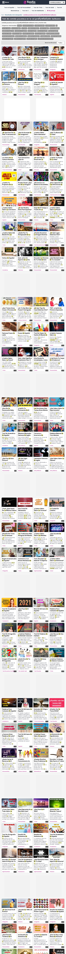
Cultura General (22, 320)
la (56, 25)
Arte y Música (21, 445)
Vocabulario (5, 621)
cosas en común (7, 33)
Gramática (5, 270)
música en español (40, 33)
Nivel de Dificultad (50, 42)
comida (19, 25)
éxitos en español (42, 31)
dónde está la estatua (8, 36)
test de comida (6, 28)
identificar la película (21, 36)
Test (2, 15)
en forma (24, 28)
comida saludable (39, 25)
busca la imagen (16, 28)
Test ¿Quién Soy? (22, 671)
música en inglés (17, 33)
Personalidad (24, 7)
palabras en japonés (8, 31)
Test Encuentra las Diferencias (57, 194)
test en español (32, 31)
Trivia (38, 7)
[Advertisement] (17, 109)
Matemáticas (37, 771)
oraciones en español (20, 31)
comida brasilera (50, 25)
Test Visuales (37, 94)
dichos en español (56, 36)
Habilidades (38, 10)
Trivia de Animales (7, 169)
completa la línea (45, 36)
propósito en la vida (28, 25)
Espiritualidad (38, 570)
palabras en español (19, 39)
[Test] (29, 2)
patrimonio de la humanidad (45, 39)
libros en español (54, 28)
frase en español (53, 31)
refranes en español (28, 33)
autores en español (8, 39)
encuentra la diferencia (53, 33)
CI (25, 10)
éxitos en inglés (44, 28)
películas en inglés (32, 39)
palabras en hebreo (33, 28)
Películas (36, 169)
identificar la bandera (33, 36)
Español (9, 7)
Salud (49, 7)
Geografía (36, 144)
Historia (4, 94)
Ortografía (53, 69)
